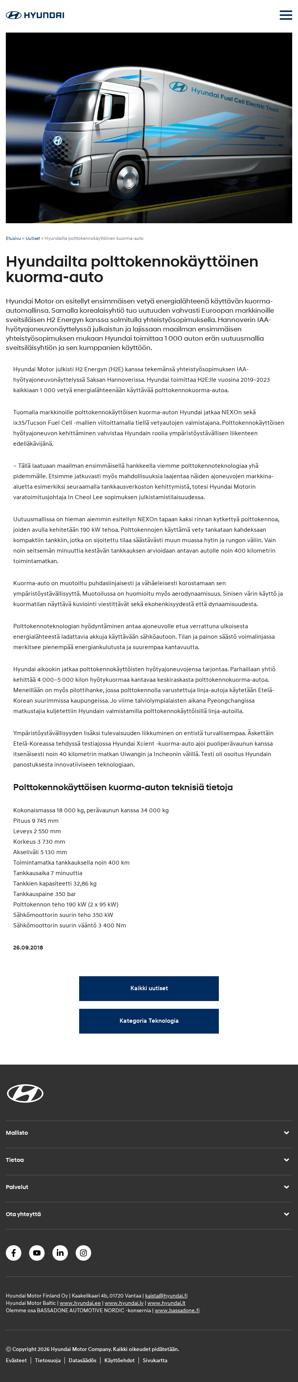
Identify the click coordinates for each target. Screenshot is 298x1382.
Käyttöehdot (119, 1360)
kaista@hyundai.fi (166, 1295)
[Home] (35, 17)
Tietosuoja (48, 1360)
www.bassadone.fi (177, 1310)
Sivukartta (155, 1360)
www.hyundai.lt (166, 1303)
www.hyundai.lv (124, 1303)
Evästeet (16, 1360)
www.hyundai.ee (80, 1303)
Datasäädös (82, 1360)
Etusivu (13, 238)
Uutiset (33, 238)
